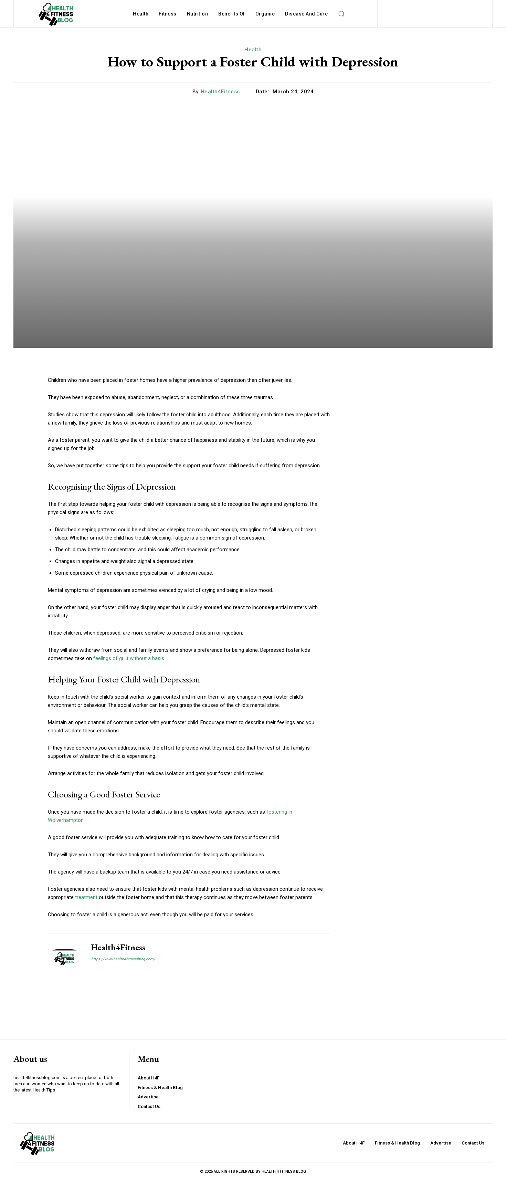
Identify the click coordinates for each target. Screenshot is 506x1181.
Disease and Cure (306, 14)
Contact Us (149, 1106)
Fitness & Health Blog (160, 1087)
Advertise (148, 1096)
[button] (341, 13)
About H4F (148, 1077)
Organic (265, 14)
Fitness (168, 14)
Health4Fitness (220, 91)
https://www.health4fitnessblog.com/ (123, 959)
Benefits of (231, 14)
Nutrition (197, 14)
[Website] (93, 970)
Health (140, 14)
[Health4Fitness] (64, 958)
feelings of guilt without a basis (128, 658)
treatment (86, 897)
